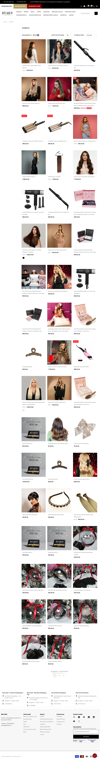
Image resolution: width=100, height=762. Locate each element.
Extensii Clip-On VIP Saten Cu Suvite (57, 366)
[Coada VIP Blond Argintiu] (34, 162)
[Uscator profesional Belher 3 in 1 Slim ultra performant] (85, 277)
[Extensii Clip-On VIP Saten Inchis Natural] (85, 162)
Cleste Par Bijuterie (27, 366)
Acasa (5, 22)
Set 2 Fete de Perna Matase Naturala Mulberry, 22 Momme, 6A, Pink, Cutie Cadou (33, 292)
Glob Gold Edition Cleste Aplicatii (82, 590)
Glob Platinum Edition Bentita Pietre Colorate (83, 553)
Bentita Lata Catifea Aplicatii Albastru (57, 291)
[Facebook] (90, 2)
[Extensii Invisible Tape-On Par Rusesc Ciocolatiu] (34, 236)
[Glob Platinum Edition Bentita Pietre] (59, 576)
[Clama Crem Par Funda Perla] (85, 429)
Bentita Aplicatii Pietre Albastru (56, 514)
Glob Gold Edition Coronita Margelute (32, 625)
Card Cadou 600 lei (27, 443)
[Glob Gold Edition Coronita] (59, 611)
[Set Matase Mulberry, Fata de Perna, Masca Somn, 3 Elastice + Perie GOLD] (85, 315)
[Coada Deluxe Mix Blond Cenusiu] (59, 89)
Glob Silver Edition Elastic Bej (81, 625)
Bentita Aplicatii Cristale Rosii (29, 514)
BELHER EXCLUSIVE (20, 6)
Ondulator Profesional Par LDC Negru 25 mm (84, 66)
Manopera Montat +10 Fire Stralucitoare (58, 443)
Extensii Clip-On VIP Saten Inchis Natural (84, 176)
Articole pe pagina (57, 35)
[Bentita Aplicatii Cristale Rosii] (34, 500)
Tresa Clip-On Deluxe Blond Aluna (56, 402)
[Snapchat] (94, 717)
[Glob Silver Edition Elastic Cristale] (34, 647)
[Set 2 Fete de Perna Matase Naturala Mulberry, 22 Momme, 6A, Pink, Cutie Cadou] (34, 277)
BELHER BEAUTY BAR (34, 6)
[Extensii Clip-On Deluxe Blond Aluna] (59, 236)
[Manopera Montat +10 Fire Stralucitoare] (59, 429)
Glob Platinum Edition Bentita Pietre (57, 590)
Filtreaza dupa (79, 35)
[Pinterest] (84, 717)
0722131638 (32, 705)
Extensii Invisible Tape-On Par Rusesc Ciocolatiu (31, 251)
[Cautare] (89, 13)
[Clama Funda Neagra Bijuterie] (85, 465)
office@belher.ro (6, 725)
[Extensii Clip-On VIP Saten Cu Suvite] (59, 352)
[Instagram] (92, 2)
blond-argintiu (23, 410)
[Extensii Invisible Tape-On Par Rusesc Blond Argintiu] (34, 388)
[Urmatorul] (63, 675)
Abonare (86, 736)
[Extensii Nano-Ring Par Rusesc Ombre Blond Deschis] (85, 500)
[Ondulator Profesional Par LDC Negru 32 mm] (59, 198)
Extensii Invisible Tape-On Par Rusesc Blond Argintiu (33, 403)
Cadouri (11, 22)
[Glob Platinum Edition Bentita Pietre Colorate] (85, 538)
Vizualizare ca (27, 35)
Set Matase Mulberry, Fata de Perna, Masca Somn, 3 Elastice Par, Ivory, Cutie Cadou (59, 330)
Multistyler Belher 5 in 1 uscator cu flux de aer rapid (33, 213)
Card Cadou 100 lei (53, 552)
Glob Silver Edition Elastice (55, 661)
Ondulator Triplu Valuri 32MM (81, 366)
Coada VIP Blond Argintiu (28, 176)
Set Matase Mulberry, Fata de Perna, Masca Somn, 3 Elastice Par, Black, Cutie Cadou (85, 213)
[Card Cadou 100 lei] (59, 538)
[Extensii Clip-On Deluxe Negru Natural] (59, 51)
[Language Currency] (97, 6)
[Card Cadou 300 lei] (34, 538)
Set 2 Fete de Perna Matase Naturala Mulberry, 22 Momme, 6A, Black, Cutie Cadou (31, 330)
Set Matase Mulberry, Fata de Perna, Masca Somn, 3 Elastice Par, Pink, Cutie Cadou (85, 104)
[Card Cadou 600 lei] (34, 429)
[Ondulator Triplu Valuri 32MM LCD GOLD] (34, 127)
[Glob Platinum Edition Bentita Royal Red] (34, 576)
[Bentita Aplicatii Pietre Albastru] (59, 500)
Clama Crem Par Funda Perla (81, 443)
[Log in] (81, 6)
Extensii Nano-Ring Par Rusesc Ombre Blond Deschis (83, 515)
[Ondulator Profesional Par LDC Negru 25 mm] (85, 51)
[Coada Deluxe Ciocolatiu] (59, 162)
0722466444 (8, 704)
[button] (34, 35)
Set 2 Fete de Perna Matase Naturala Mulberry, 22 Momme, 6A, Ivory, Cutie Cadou (85, 251)
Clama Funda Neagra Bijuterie (81, 479)
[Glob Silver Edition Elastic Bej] (85, 611)
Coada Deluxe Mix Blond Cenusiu (56, 103)
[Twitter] (79, 721)
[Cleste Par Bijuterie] (34, 352)
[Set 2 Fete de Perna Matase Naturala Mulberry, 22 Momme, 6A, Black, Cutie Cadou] (34, 315)
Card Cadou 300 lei (27, 552)
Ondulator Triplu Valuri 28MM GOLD (57, 141)
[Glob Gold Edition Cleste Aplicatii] (85, 576)
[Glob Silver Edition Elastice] (59, 647)
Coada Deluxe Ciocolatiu (54, 176)
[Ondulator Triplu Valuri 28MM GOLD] (59, 127)
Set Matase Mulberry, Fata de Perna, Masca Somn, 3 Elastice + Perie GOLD (85, 330)
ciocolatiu (23, 258)
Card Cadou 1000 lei (27, 479)
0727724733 (57, 704)
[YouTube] (95, 2)
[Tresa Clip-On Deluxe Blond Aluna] (59, 388)
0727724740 (81, 704)
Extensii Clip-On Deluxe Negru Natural (58, 65)
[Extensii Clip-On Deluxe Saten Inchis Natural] (34, 51)
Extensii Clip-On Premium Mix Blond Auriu (85, 141)
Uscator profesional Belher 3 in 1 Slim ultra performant (84, 292)
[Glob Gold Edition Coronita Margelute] (34, 611)
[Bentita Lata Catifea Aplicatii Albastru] (59, 277)
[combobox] (87, 13)
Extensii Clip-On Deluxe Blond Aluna (57, 250)
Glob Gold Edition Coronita (55, 625)
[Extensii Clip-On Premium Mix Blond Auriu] (85, 127)
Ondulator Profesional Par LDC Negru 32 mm (58, 213)
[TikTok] (97, 2)
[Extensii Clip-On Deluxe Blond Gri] (34, 89)
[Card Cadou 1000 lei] (34, 465)
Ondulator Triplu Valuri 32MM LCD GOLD (32, 141)
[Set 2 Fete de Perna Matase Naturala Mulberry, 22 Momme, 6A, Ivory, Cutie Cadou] (85, 236)
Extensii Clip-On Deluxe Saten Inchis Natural (31, 66)
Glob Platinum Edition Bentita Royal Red (32, 590)
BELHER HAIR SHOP (7, 6)
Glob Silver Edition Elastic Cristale (30, 661)
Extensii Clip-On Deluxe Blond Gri (31, 103)
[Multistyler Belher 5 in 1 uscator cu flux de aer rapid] (34, 198)
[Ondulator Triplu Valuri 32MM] (85, 352)
